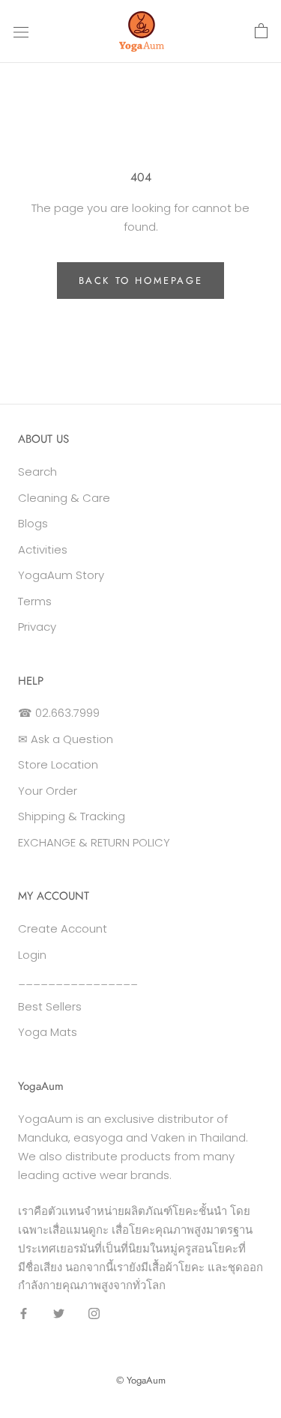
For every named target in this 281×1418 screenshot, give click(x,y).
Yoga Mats (47, 1032)
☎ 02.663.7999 (59, 713)
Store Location (58, 764)
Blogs (33, 523)
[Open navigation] (20, 31)
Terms (35, 601)
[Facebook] (23, 1312)
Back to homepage (141, 280)
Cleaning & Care (64, 498)
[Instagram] (94, 1312)
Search (37, 471)
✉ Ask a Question (65, 739)
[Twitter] (58, 1312)
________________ (78, 980)
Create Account (62, 928)
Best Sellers (50, 1006)
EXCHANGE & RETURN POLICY (94, 842)
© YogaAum (141, 1380)
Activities (42, 549)
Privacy (37, 626)
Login (32, 955)
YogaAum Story (61, 575)
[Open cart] (261, 31)
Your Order (47, 791)
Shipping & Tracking (71, 816)
